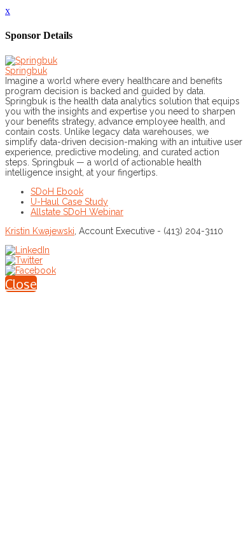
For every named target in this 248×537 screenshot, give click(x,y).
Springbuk (26, 71)
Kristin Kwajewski (39, 231)
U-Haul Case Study (69, 202)
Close (21, 283)
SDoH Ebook (57, 191)
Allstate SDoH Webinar (77, 212)
